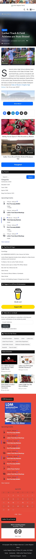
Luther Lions (30, 338)
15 (8, 502)
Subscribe (5, 326)
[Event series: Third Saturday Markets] (18, 217)
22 (8, 506)
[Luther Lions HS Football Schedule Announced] (27, 359)
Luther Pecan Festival (7, 341)
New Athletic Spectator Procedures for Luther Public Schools (7, 367)
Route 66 (4, 347)
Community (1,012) (6, 181)
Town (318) (4, 187)
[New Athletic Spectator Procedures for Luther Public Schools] (9, 359)
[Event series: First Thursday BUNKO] (17, 201)
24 (18, 506)
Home (4, 14)
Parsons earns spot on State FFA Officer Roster (14, 264)
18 (22, 502)
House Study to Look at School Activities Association (7, 386)
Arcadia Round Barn (7, 338)
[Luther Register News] (18, 5)
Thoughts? (18, 165)
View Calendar (5, 242)
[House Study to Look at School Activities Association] (9, 378)
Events (24, 556)
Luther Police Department (21, 341)
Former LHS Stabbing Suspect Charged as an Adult (15, 279)
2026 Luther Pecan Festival (24, 553)
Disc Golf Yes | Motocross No (9, 267)
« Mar (15, 514)
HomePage (4, 251)
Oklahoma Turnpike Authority (22, 344)
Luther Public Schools (7, 344)
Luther (22, 338)
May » (20, 514)
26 (27, 506)
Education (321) (5, 184)
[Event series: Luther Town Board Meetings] (17, 210)
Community (12, 553)
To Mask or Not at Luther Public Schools (12, 262)
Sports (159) (4, 190)
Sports (9, 14)
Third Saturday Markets (14, 220)
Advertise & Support (15, 556)
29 (8, 509)
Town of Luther (12, 347)
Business (16, 338)
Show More (17, 103)
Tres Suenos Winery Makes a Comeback (12, 273)
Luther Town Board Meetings (15, 212)
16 (13, 502)
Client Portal (4, 270)
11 (22, 499)
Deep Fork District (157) (7, 193)
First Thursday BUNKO (13, 204)
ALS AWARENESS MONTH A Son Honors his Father (15, 254)
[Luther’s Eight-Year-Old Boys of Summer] (27, 378)
